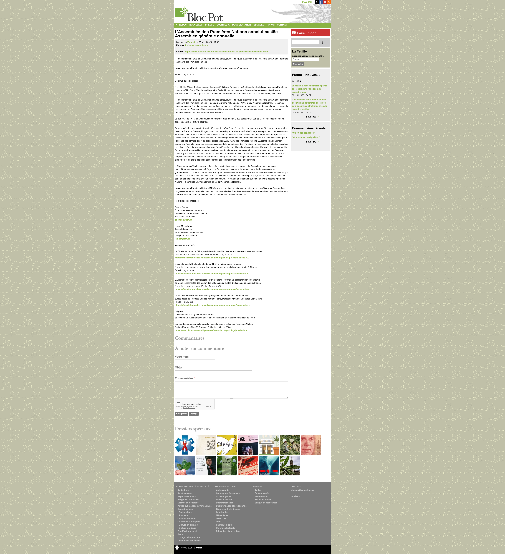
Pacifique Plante (224, 524)
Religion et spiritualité (188, 499)
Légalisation (222, 512)
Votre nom (182, 357)
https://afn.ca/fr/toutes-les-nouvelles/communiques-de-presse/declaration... (212, 273)
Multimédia (223, 24)
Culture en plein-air (188, 524)
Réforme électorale (225, 527)
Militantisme (222, 515)
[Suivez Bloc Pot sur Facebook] (321, 3)
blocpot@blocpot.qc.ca (302, 489)
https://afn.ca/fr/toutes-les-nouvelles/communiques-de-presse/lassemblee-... (212, 289)
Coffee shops (185, 512)
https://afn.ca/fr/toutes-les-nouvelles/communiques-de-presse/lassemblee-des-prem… (227, 51)
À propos (181, 24)
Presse (209, 24)
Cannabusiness (185, 508)
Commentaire (185, 378)
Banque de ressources (266, 502)
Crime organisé (223, 496)
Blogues (259, 24)
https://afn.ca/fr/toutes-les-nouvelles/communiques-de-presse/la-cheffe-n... (212, 257)
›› (319, 116)
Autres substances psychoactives (195, 505)
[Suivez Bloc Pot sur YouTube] (325, 3)
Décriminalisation (224, 502)
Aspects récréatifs (187, 496)
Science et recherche (188, 502)
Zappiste (191, 42)
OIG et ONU (221, 518)
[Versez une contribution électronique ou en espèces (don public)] (294, 33)
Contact (282, 24)
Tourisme (183, 515)
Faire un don (306, 33)
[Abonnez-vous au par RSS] (329, 3)
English (307, 2)
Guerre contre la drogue (228, 508)
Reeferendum (261, 496)
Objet (178, 367)
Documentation (241, 24)
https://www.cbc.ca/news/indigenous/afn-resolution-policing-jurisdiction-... (211, 330)
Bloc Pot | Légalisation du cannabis (199, 12)
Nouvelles (196, 24)
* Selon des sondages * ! (304, 132)
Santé (180, 534)
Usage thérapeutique (189, 537)
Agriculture (183, 489)
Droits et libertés (224, 499)
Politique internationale (196, 45)
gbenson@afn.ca (183, 219)
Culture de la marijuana (189, 521)
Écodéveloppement (187, 531)
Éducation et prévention (228, 531)
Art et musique (185, 493)
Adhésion (295, 496)
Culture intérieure (187, 527)
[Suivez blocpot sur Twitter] (317, 3)
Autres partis (222, 489)
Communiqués (262, 493)
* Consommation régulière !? (306, 137)
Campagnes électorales (228, 493)
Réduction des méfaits (190, 540)
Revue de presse (263, 499)
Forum (270, 24)
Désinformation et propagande (231, 505)
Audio (258, 489)
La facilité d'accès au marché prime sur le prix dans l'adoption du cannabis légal (309, 88)
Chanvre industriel (187, 518)
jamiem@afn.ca (182, 238)
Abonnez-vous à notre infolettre (308, 55)
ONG (218, 521)
